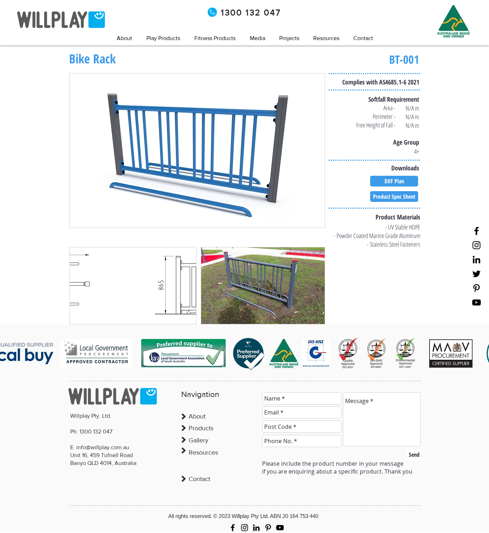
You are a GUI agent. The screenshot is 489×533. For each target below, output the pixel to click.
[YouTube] (476, 302)
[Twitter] (476, 273)
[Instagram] (476, 245)
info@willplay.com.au (102, 447)
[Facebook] (476, 231)
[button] (257, 38)
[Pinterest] (476, 288)
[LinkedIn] (476, 259)
